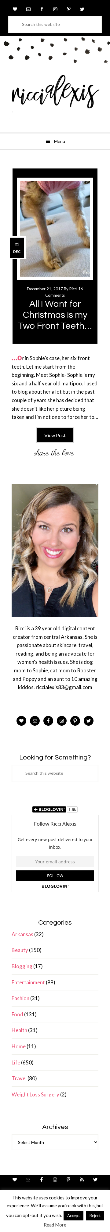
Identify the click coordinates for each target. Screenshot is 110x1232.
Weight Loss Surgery (35, 1094)
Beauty (20, 950)
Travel (19, 1078)
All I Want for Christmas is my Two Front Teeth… (55, 315)
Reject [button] (95, 1215)
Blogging (22, 966)
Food (17, 1014)
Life (16, 1062)
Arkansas (22, 934)
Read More (55, 1224)
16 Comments (64, 292)
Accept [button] (73, 1215)
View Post (55, 435)
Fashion (20, 998)
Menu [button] (59, 141)
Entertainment (28, 982)
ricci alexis (55, 95)
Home (19, 1046)
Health (19, 1030)
